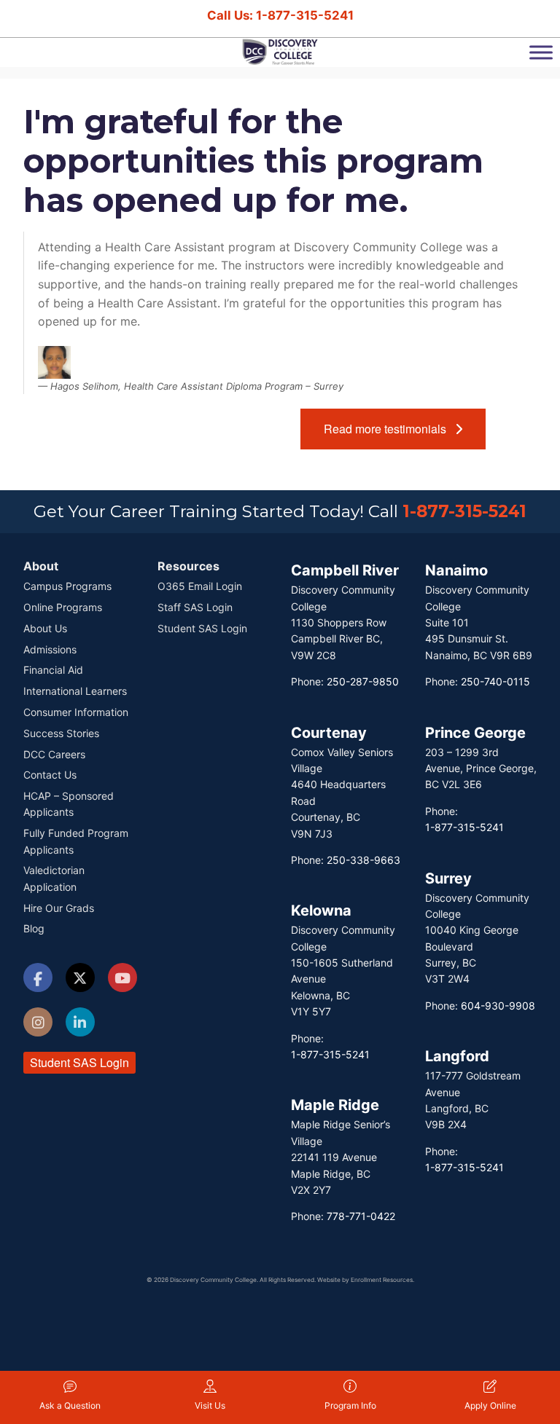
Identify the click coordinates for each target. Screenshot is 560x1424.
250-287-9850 (363, 681)
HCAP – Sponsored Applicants (68, 804)
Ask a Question (70, 1405)
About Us (45, 628)
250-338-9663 (363, 860)
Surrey (448, 878)
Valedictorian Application (54, 878)
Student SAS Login (79, 1062)
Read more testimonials (389, 428)
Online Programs (62, 607)
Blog (33, 928)
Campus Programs (67, 586)
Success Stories (61, 733)
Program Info (350, 1405)
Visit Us (210, 1405)
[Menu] (541, 52)
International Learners (75, 691)
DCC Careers (54, 754)
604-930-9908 (498, 1005)
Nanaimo (456, 570)
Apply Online (490, 1405)
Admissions (50, 649)
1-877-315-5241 (464, 511)
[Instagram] (37, 1024)
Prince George (475, 732)
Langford (457, 1056)
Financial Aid (53, 670)
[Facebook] (37, 980)
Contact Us (50, 774)
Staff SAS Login (195, 607)
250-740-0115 (495, 681)
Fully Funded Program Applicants (75, 841)
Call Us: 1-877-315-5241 (280, 15)
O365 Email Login (200, 586)
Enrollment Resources (382, 1279)
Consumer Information (75, 712)
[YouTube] (122, 979)
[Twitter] (80, 979)
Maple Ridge (335, 1105)
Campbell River (345, 570)
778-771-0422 (361, 1216)
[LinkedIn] (80, 1024)
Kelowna (321, 910)
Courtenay (329, 732)
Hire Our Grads (58, 908)
